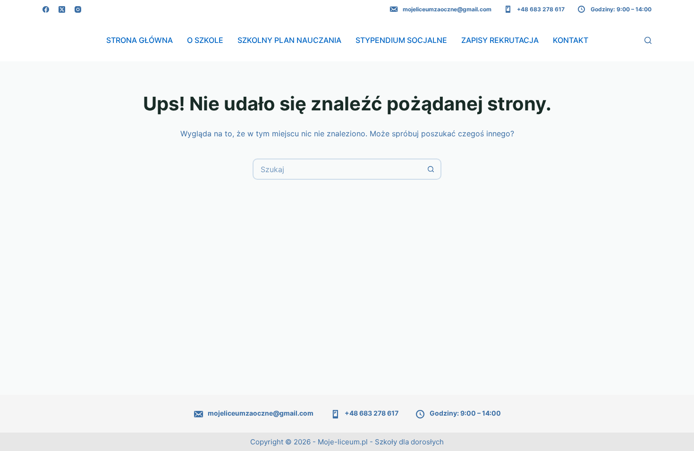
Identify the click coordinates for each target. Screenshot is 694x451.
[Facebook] (45, 9)
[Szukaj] (648, 40)
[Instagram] (78, 9)
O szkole (205, 40)
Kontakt (570, 40)
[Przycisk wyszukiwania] (430, 169)
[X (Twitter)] (62, 9)
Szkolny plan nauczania (289, 40)
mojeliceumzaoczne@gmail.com (447, 9)
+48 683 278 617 (541, 9)
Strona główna (139, 40)
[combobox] (337, 169)
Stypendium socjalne (401, 40)
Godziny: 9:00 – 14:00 (621, 9)
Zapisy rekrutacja (500, 40)
